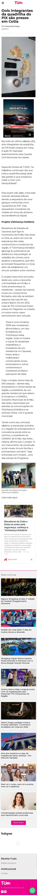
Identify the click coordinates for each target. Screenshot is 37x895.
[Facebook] (5, 891)
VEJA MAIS (18, 823)
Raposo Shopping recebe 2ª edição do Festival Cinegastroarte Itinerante (18, 601)
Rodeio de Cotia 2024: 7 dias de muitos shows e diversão (16, 631)
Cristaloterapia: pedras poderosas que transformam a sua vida (17, 814)
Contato (4, 873)
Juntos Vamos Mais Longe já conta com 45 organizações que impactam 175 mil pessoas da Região (18, 692)
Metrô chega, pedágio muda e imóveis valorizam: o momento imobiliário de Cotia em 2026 (15, 724)
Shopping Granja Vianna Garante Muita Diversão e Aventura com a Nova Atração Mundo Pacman (17, 660)
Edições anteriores (8, 863)
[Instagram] (2, 891)
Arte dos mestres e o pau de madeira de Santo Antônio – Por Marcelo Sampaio (16, 755)
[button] (3, 3)
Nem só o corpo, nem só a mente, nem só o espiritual (17, 785)
